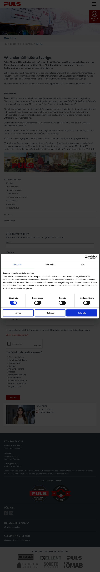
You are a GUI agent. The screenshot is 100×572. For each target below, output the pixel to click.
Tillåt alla (82, 313)
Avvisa (18, 313)
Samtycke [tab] (17, 264)
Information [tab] (50, 264)
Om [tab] (82, 264)
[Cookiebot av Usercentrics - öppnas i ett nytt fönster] (86, 257)
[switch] (37, 303)
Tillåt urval (50, 313)
